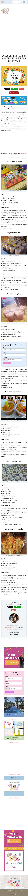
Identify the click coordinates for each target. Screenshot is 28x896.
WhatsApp (15, 88)
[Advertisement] (14, 31)
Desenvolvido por (14, 894)
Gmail (22, 88)
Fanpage (7, 627)
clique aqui (23, 158)
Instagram (12, 627)
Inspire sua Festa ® (5, 10)
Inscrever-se (7, 363)
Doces (15, 64)
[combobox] (5, 360)
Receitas (19, 64)
